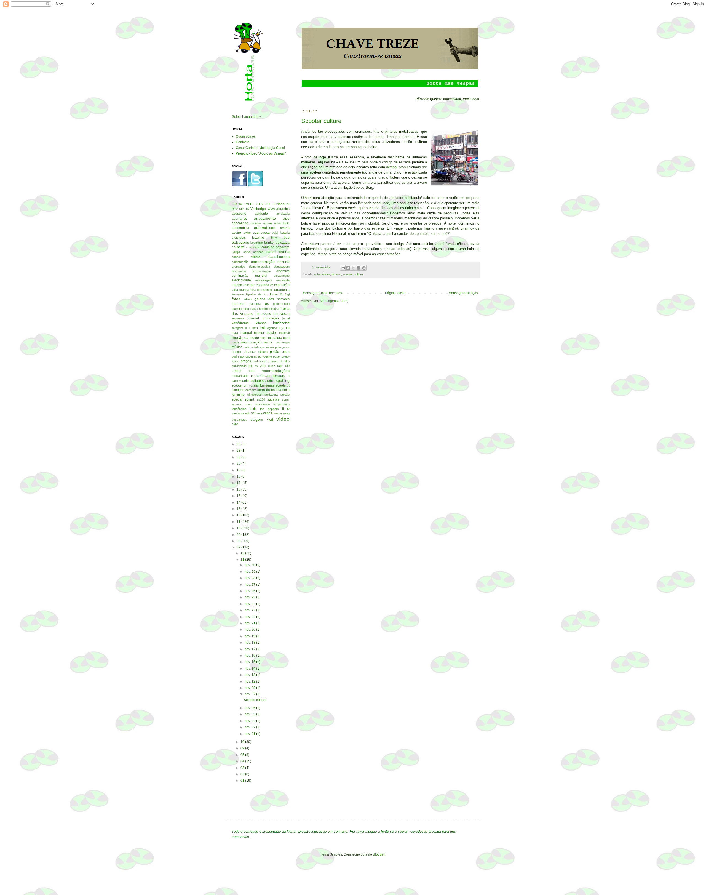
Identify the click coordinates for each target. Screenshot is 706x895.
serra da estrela (269, 390)
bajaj (275, 232)
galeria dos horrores (272, 299)
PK (288, 204)
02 (242, 774)
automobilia (240, 228)
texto (253, 409)
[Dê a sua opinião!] (348, 268)
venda (267, 413)
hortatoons (263, 314)
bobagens (240, 242)
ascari (267, 223)
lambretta (281, 323)
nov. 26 (250, 591)
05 (242, 755)
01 (242, 780)
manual (246, 333)
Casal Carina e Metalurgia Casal (260, 148)
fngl (287, 294)
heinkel (263, 308)
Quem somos (246, 136)
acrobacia (283, 213)
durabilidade (282, 275)
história (274, 308)
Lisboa (279, 204)
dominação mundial (249, 276)
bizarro (336, 274)
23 (239, 450)
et (271, 285)
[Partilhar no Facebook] (358, 268)
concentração (263, 261)
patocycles (282, 347)
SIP (241, 209)
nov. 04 (250, 721)
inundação (271, 318)
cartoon (258, 252)
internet (253, 318)
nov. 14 (250, 668)
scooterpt (283, 385)
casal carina (278, 251)
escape (249, 285)
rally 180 (283, 365)
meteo (254, 338)
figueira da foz (257, 294)
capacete (283, 247)
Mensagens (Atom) (334, 301)
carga (236, 252)
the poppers (269, 409)
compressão (240, 261)
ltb (288, 328)
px (250, 365)
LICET (268, 204)
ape (286, 218)
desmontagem (261, 271)
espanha (262, 285)
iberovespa (281, 314)
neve (261, 347)
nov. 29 (250, 572)
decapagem (282, 266)
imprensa (238, 318)
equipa (237, 285)
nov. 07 (250, 694)
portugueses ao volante (256, 356)
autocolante (282, 223)
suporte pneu (242, 404)
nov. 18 (250, 642)
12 (239, 515)
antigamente (265, 218)
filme (273, 294)
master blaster (265, 333)
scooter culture (353, 274)
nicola (270, 347)
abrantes (283, 209)
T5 (247, 209)
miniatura (275, 338)
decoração (239, 271)
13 (239, 509)
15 (239, 496)
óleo (235, 424)
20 (239, 463)
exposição (282, 285)
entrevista (283, 280)
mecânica (240, 337)
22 (239, 457)
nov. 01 (250, 734)
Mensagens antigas (463, 293)
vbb (247, 413)
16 (239, 489)
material (284, 332)
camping (267, 247)
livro (255, 328)
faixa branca (240, 289)
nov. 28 (250, 578)
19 (239, 470)
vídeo (283, 419)
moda (235, 342)
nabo (247, 347)
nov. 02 (250, 727)
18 (239, 476)
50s (234, 204)
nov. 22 (250, 617)
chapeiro (237, 257)
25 (239, 444)
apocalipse (240, 223)
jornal (286, 318)
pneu (286, 352)
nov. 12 (250, 681)
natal (254, 347)
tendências (239, 409)
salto (235, 380)
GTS (259, 204)
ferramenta (281, 290)
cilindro (255, 257)
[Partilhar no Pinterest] (364, 268)
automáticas (322, 274)
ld (246, 328)
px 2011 (260, 365)
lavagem (237, 328)
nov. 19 (250, 636)
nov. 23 (250, 610)
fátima (248, 299)
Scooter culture (321, 121)
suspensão (262, 404)
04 (242, 761)
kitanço (261, 323)
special (237, 399)
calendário (253, 247)
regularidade (240, 375)
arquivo (256, 223)
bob (287, 237)
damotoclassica (259, 266)
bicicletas (239, 237)
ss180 (261, 399)
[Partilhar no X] (353, 268)
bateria (285, 232)
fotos (236, 299)
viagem (256, 419)
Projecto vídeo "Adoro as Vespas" (261, 153)
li (249, 328)
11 (239, 522)
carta (246, 252)
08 (239, 541)
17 (239, 483)
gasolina (255, 303)
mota (268, 342)
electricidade (241, 280)
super (286, 399)
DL (252, 204)
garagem (238, 304)
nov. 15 (250, 662)
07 (239, 547)
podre (235, 356)
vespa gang (282, 413)
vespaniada (239, 419)
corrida (283, 261)
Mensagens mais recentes (322, 293)
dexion (391, 167)
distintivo (283, 271)
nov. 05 (250, 714)
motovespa (282, 342)
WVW (271, 209)
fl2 (281, 294)
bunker (269, 242)
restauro (279, 376)
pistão (274, 352)
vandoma (238, 413)
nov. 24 (250, 604)
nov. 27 (250, 585)
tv (288, 409)
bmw (274, 237)
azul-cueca (261, 233)
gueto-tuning (281, 303)
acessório (239, 213)
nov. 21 (250, 623)
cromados (238, 266)
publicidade (239, 365)
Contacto (242, 142)
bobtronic (256, 242)
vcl (253, 413)
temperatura (281, 404)
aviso (247, 232)
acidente (261, 213)
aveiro (236, 233)
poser (277, 356)
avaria (285, 228)
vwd (270, 420)
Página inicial (395, 293)
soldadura (271, 394)
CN (247, 204)
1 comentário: (321, 267)
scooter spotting (276, 380)
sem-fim (250, 389)
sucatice (273, 399)
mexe (263, 337)
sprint (249, 399)
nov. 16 (250, 655)
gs (267, 304)
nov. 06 (250, 708)
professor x (261, 361)
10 (239, 528)
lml (262, 328)
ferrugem (238, 294)
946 (240, 204)
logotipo (272, 328)
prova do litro (280, 361)
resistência (260, 375)
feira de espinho (261, 289)
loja (281, 328)
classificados (279, 256)
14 (239, 502)
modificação (251, 342)
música (237, 347)
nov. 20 (250, 630)
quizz (271, 365)
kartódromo (240, 323)
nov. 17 (250, 649)
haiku (254, 308)
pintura (263, 351)
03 (242, 768)
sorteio (285, 394)
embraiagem (263, 280)
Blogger (378, 854)
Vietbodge (258, 209)
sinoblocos (254, 394)
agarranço (239, 218)
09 (239, 535)
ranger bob (243, 371)
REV (235, 209)
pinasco (250, 352)
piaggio (236, 351)
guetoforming (240, 308)
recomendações (275, 370)
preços (246, 361)
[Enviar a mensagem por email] (343, 268)
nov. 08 (250, 688)
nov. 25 (250, 597)
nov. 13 (250, 675)
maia (235, 332)
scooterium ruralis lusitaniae (253, 385)
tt (283, 409)
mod (286, 338)
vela (259, 413)
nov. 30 (250, 565)
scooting (238, 390)
